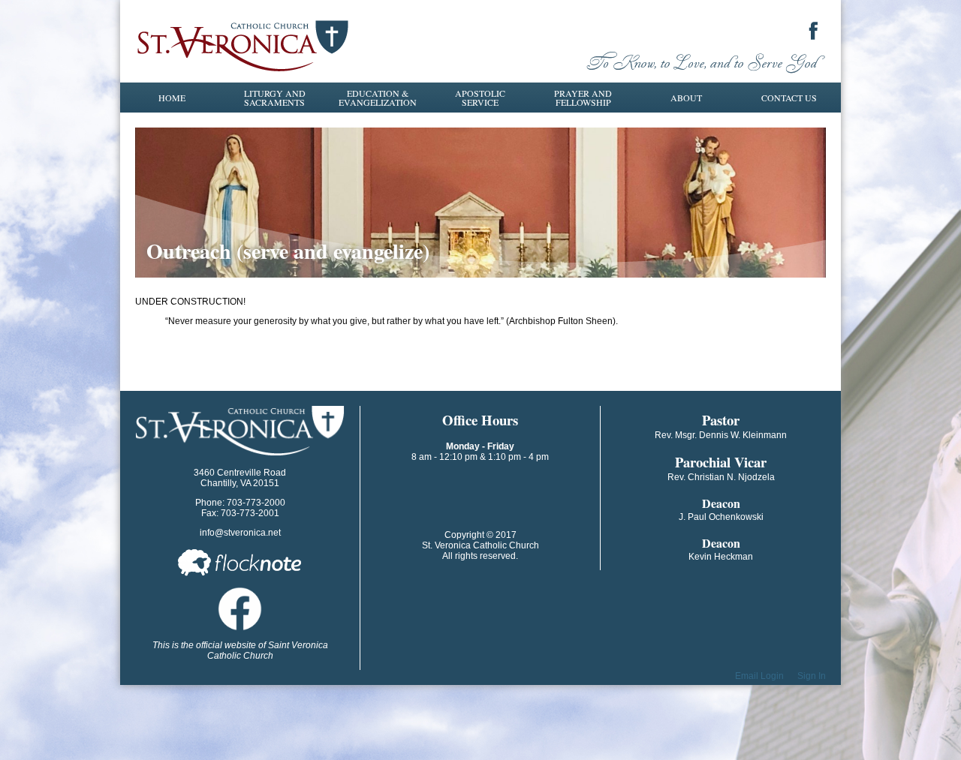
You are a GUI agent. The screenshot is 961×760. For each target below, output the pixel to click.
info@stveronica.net (240, 532)
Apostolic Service (480, 97)
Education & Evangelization (378, 97)
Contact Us (789, 98)
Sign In (811, 676)
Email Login (759, 676)
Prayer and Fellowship (583, 97)
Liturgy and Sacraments (275, 97)
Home (171, 98)
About (686, 98)
